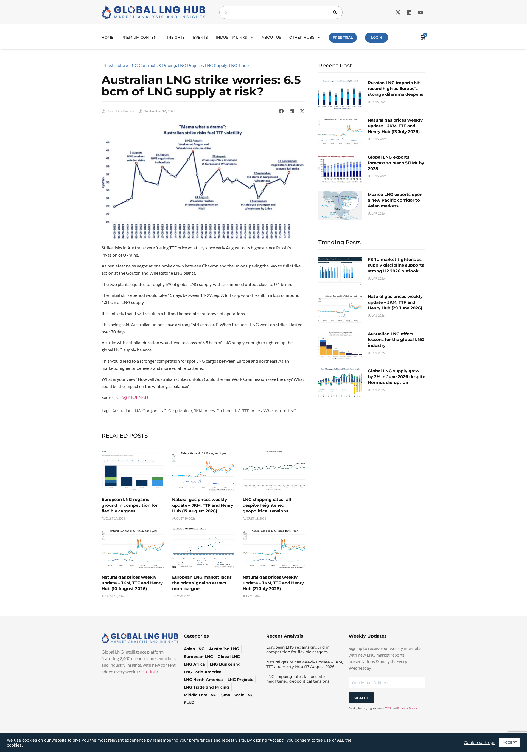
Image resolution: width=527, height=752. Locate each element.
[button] (281, 111)
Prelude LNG (229, 410)
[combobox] (281, 12)
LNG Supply (216, 65)
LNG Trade (239, 65)
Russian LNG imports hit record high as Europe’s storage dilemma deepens (395, 88)
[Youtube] (420, 12)
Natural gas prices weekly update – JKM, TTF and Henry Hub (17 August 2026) (202, 505)
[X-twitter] (398, 12)
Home (107, 37)
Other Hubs (301, 37)
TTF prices (252, 410)
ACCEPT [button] (510, 742)
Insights (176, 37)
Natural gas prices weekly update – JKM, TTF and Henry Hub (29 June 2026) (395, 302)
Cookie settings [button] (479, 742)
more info (147, 671)
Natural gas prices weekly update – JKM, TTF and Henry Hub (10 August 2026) (132, 582)
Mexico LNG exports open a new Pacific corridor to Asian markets (395, 200)
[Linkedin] (409, 12)
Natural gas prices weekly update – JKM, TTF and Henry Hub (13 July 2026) (395, 125)
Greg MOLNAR (132, 397)
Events (200, 37)
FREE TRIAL (343, 37)
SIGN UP (361, 698)
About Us (271, 37)
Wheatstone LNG (280, 410)
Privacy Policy (407, 708)
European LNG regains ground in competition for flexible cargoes (130, 505)
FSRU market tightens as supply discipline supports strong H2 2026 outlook (396, 265)
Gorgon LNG (154, 410)
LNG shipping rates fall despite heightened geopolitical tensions (267, 505)
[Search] (336, 12)
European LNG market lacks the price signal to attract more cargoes (202, 582)
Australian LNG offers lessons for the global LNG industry (396, 339)
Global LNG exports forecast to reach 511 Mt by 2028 (396, 162)
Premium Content (140, 37)
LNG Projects (190, 65)
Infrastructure (115, 65)
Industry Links (231, 37)
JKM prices (204, 410)
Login (376, 37)
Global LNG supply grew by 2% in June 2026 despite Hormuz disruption (396, 376)
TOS (388, 708)
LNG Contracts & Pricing (153, 65)
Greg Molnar (180, 410)
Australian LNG (126, 410)
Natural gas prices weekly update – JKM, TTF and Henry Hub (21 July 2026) (273, 582)
